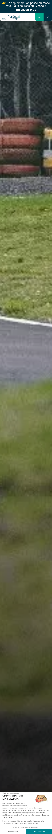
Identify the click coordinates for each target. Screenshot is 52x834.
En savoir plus (26, 9)
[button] (48, 17)
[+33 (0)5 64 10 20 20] (39, 17)
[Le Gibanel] (14, 17)
